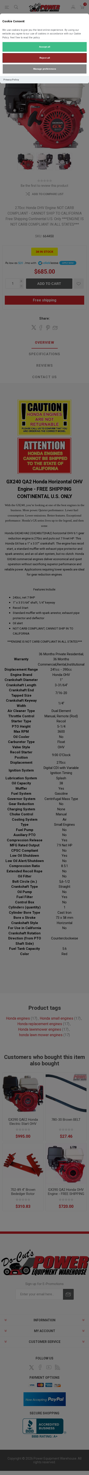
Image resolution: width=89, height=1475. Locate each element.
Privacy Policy (11, 79)
